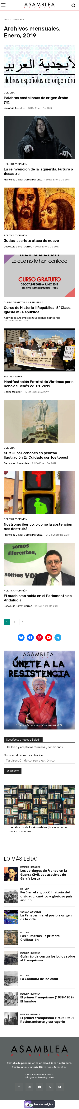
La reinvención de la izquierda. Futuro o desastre (38, 171)
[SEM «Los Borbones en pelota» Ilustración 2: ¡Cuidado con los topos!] (39, 421)
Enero (23, 19)
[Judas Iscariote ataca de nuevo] (39, 209)
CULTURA (9, 92)
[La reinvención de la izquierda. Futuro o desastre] (39, 137)
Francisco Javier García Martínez (23, 179)
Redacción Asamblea (16, 463)
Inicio (7, 19)
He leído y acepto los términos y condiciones (35, 747)
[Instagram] (29, 1087)
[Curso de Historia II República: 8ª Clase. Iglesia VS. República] (39, 276)
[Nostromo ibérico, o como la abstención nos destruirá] (39, 492)
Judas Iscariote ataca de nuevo (31, 240)
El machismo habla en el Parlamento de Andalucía (38, 598)
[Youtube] (60, 1087)
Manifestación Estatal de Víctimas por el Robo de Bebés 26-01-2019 (39, 384)
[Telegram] (39, 1087)
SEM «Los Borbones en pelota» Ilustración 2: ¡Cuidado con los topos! (36, 455)
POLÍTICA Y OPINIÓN (15, 164)
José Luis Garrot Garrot (18, 246)
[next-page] (23, 622)
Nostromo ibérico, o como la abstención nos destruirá (38, 526)
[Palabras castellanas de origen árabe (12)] (39, 66)
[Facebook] (19, 1087)
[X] (49, 1087)
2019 (14, 19)
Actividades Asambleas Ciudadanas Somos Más (32, 317)
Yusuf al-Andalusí (14, 108)
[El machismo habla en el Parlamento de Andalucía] (39, 564)
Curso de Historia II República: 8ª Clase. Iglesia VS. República (37, 309)
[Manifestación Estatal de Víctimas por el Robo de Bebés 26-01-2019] (39, 349)
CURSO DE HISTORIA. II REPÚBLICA (24, 302)
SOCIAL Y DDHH (13, 376)
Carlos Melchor (12, 391)
